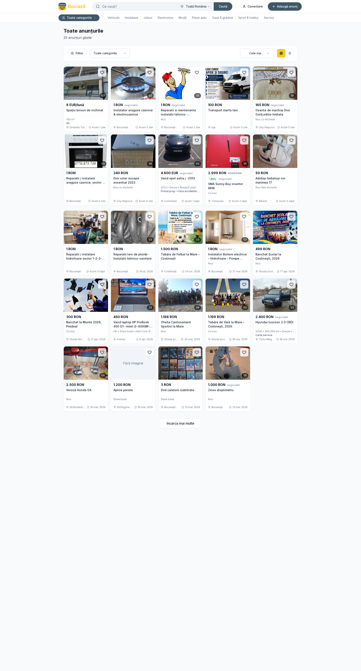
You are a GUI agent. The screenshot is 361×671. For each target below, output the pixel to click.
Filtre (79, 53)
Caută (223, 6)
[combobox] (195, 6)
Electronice (165, 17)
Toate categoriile (79, 17)
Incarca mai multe (180, 423)
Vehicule (113, 17)
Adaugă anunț (287, 6)
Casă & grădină (222, 17)
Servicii (269, 17)
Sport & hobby (248, 17)
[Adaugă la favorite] (102, 72)
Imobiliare (131, 17)
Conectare (255, 6)
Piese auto (199, 17)
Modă (183, 17)
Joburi (148, 17)
